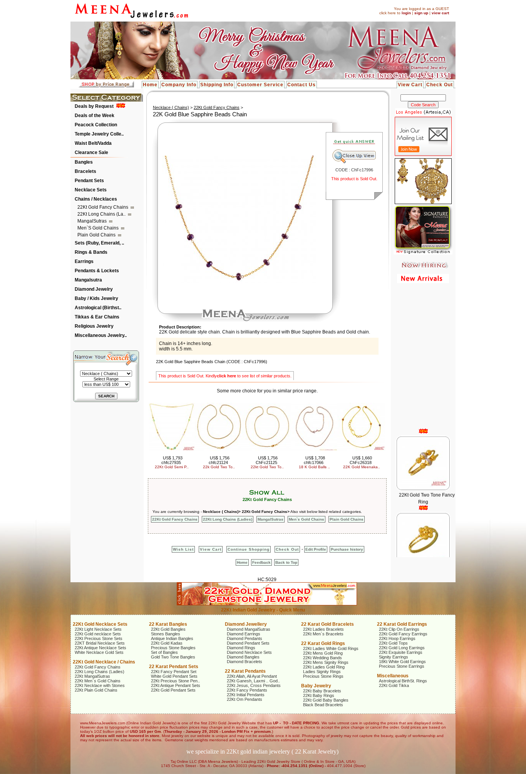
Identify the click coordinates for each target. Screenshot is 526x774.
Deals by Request (94, 106)
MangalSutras (92, 221)
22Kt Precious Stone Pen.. (175, 681)
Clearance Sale (91, 152)
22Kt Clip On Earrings (399, 629)
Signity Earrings (393, 657)
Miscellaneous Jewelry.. (101, 335)
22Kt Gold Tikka (394, 685)
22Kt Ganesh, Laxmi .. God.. (253, 681)
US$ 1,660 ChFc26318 (361, 460)
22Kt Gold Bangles (168, 629)
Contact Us (301, 84)
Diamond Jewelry (94, 289)
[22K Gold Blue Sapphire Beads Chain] (239, 282)
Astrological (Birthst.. (98, 307)
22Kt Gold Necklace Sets (100, 624)
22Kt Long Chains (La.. (102, 214)
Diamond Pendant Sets (248, 643)
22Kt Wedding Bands (322, 657)
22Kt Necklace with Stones (100, 685)
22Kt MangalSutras (92, 676)
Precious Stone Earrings (401, 666)
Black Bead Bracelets (323, 704)
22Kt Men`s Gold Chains (98, 681)
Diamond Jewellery (246, 624)
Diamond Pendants (244, 638)
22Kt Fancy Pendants (247, 690)
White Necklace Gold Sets (99, 652)
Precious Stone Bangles (173, 647)
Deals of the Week (94, 115)
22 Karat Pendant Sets (173, 666)
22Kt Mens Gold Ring (323, 653)
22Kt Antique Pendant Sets (175, 685)
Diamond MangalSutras (248, 629)
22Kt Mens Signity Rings (325, 662)
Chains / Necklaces (96, 199)
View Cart (410, 84)
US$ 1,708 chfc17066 (314, 460)
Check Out (439, 84)
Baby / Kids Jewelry (96, 298)
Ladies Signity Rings (322, 671)
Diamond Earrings (243, 634)
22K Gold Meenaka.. (361, 467)
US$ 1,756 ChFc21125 (267, 460)
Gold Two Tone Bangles (173, 657)
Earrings (84, 261)
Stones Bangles (165, 634)
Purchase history (347, 549)
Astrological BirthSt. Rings (403, 681)
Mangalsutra (88, 280)
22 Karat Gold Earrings (402, 624)
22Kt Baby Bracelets (322, 691)
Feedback (261, 562)
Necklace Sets (91, 190)
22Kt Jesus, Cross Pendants (254, 685)
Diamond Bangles (243, 657)
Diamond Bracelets (244, 661)
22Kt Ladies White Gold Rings (330, 648)
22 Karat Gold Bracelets (327, 624)
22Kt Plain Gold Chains (96, 690)
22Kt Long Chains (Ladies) (227, 519)
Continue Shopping (249, 549)
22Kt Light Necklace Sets (98, 629)
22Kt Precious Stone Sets (98, 638)
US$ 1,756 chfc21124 (219, 460)
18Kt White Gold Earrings (402, 661)
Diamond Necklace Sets (249, 652)
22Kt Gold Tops (393, 643)
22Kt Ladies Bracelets (323, 629)
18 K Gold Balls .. (314, 467)
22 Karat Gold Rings (323, 643)
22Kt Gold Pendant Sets (173, 690)
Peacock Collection (96, 124)
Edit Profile (315, 549)
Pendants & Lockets (97, 270)
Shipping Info (216, 84)
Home (150, 84)
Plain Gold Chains (97, 235)
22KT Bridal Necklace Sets (100, 643)
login (406, 13)
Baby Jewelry (316, 686)
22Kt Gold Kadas (167, 643)
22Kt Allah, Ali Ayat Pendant (252, 676)
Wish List (183, 549)
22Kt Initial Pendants (246, 694)
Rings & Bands (91, 252)
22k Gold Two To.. (219, 467)
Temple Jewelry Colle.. (99, 134)
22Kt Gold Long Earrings (402, 647)
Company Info (178, 84)
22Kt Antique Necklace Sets (100, 647)
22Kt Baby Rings (318, 695)
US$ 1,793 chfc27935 (172, 460)
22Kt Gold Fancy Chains (103, 207)
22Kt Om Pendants (244, 699)
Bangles (84, 162)
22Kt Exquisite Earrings (400, 652)
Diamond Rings (241, 647)
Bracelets (85, 171)
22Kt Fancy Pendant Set (173, 671)
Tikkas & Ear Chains (97, 317)
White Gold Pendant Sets (174, 676)
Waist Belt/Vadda (93, 143)
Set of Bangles (164, 652)
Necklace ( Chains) (171, 107)
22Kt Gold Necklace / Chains (104, 662)
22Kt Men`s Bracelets (323, 634)
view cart (440, 13)
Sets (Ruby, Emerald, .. (99, 243)
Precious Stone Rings (323, 676)
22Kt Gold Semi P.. (172, 467)
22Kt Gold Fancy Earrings (403, 634)
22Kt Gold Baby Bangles (325, 700)
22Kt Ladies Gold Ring (324, 667)
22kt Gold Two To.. (267, 467)
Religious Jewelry (94, 326)
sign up (421, 13)
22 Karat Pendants (245, 671)
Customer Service (260, 84)
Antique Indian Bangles (172, 638)
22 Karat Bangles (168, 624)
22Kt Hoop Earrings (397, 638)
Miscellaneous (393, 676)
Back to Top (286, 562)
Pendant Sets (89, 180)
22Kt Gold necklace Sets (98, 634)
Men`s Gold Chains (98, 228)
